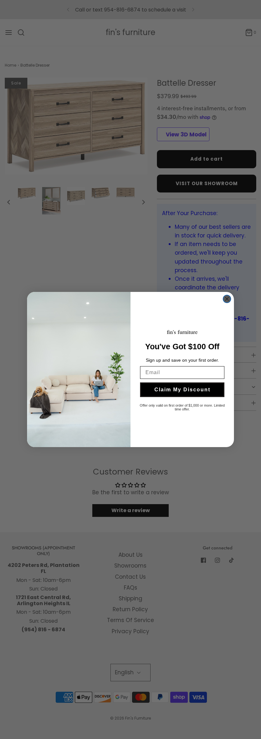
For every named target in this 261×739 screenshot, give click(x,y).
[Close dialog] (227, 299)
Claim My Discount (182, 389)
